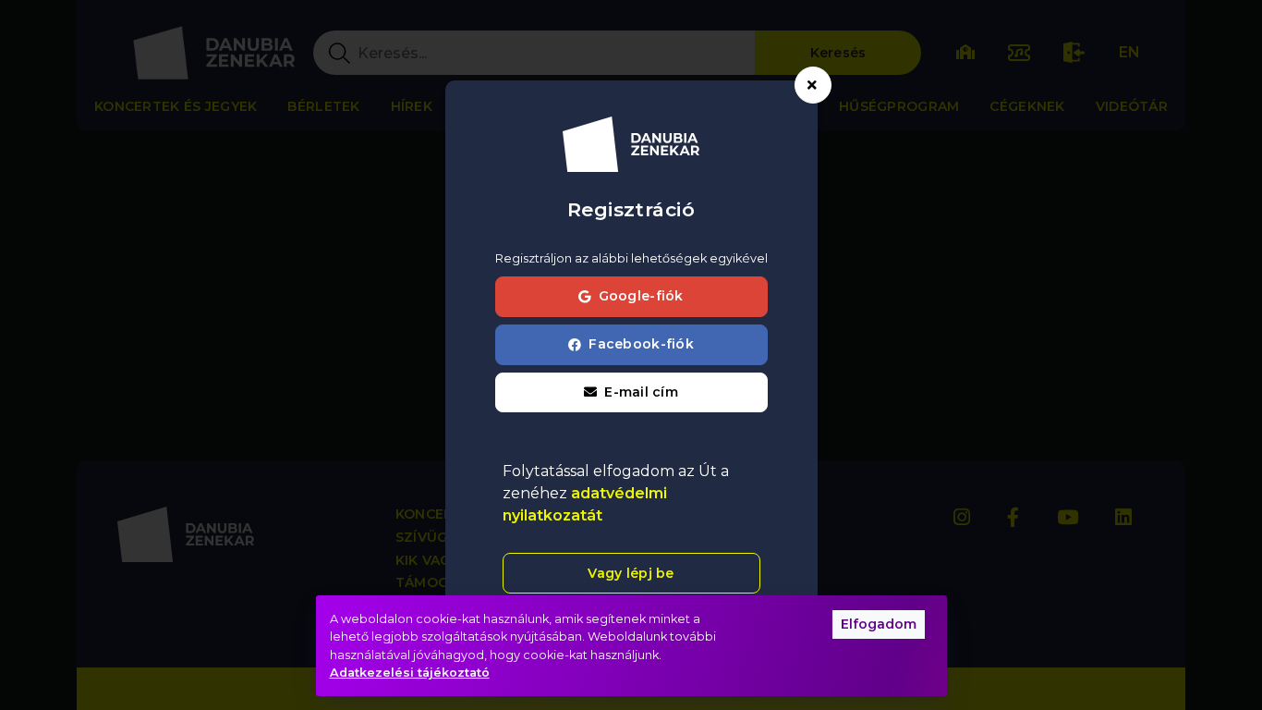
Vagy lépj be (630, 573)
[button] (631, 393)
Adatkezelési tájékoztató (410, 672)
